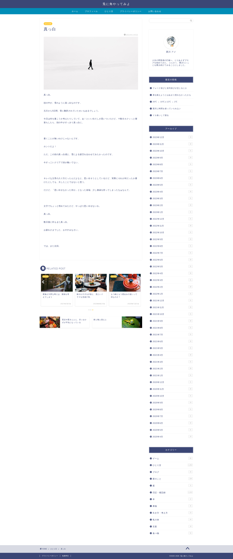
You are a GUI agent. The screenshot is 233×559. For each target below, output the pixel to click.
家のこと (172, 479)
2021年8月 (172, 328)
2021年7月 (172, 334)
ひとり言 (109, 11)
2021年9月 (172, 321)
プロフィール (91, 11)
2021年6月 (172, 341)
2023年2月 (172, 205)
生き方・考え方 (172, 513)
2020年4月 (172, 437)
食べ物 (172, 533)
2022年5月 (172, 266)
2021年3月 (172, 362)
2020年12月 (172, 382)
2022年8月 (172, 246)
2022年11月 (172, 226)
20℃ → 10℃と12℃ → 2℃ (165, 102)
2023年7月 (172, 171)
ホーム (75, 11)
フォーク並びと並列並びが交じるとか (170, 88)
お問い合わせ (154, 11)
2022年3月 (172, 280)
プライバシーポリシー (131, 11)
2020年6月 (172, 423)
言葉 (172, 526)
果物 (172, 506)
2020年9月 (172, 402)
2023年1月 (172, 212)
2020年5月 (172, 430)
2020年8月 (172, 409)
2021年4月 (172, 355)
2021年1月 (172, 375)
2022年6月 (172, 260)
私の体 (172, 520)
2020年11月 (172, 389)
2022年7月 (172, 253)
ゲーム (172, 458)
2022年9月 (172, 239)
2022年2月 (172, 287)
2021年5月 (172, 348)
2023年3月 (172, 198)
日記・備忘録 (172, 492)
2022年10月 (172, 232)
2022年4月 (172, 273)
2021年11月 (172, 307)
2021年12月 (172, 300)
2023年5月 (172, 185)
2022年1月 (172, 294)
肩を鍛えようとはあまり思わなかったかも (172, 95)
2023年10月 (172, 151)
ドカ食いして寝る (161, 115)
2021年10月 (172, 314)
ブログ (172, 472)
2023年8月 (172, 164)
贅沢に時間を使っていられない (167, 109)
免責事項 (65, 556)
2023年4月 (172, 192)
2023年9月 (172, 158)
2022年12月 (172, 219)
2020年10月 (172, 396)
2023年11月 (172, 144)
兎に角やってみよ (116, 4)
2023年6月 (172, 178)
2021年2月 (172, 368)
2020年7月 (172, 416)
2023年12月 (172, 137)
